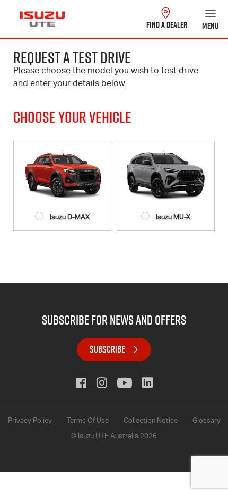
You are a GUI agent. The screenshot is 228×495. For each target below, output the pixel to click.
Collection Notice (151, 421)
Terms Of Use (88, 421)
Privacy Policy (30, 421)
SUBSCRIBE (107, 349)
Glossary (206, 421)
